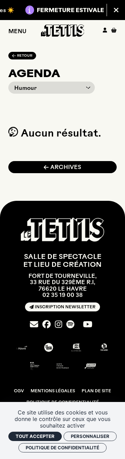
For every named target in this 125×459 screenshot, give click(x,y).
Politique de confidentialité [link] (62, 447)
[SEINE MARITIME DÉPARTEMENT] (104, 347)
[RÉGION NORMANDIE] (76, 347)
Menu (17, 31)
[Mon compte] (105, 30)
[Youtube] (87, 324)
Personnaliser (90, 436)
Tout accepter (35, 436)
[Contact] (34, 324)
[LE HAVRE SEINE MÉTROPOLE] (49, 347)
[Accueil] (62, 30)
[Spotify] (70, 324)
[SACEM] (90, 366)
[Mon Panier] (114, 30)
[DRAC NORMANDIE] (35, 366)
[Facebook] (46, 324)
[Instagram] (58, 324)
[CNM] (62, 366)
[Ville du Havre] (21, 347)
